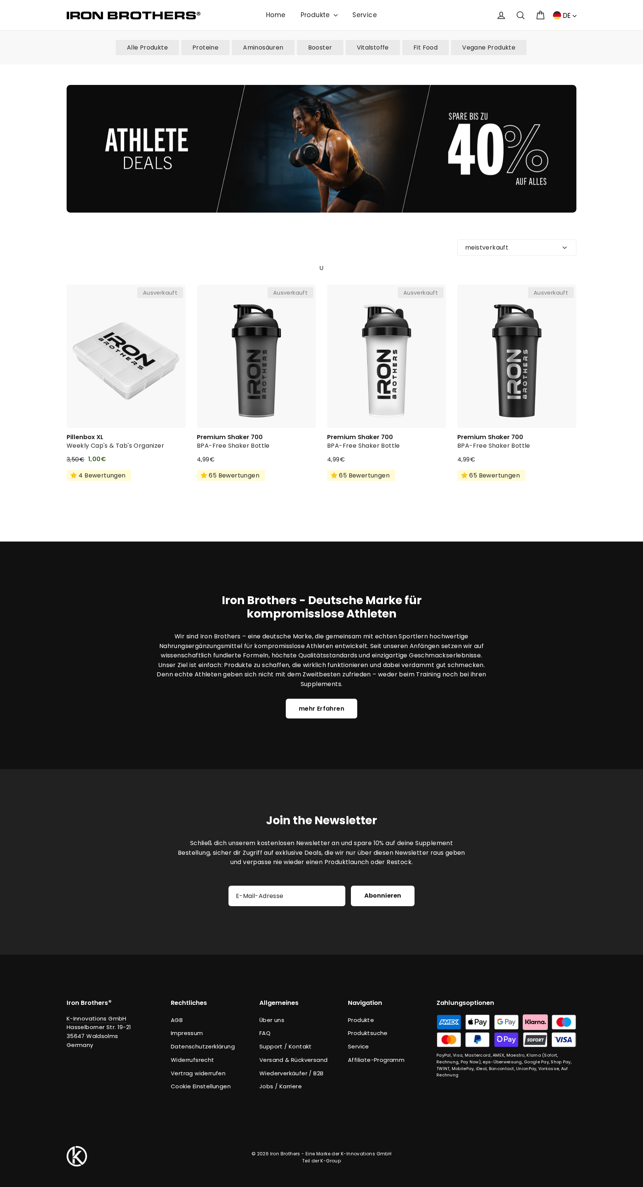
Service (364, 14)
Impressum (187, 1033)
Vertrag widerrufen (198, 1073)
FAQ (265, 1033)
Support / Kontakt (285, 1046)
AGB (177, 1020)
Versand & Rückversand (293, 1060)
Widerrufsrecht (192, 1060)
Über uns (271, 1020)
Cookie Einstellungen (201, 1086)
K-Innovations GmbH (97, 1018)
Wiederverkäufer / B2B (291, 1073)
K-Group (330, 1161)
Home (276, 14)
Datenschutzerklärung (203, 1046)
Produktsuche (368, 1033)
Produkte (316, 14)
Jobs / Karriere (280, 1086)
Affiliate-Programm (376, 1060)
